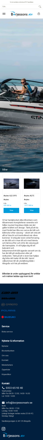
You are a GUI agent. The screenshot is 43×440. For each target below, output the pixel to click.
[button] (39, 14)
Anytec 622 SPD (10, 196)
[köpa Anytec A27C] (32, 183)
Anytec (6, 199)
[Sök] (40, 6)
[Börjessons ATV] (21, 13)
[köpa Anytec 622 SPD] (11, 183)
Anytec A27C (29, 196)
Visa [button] (11, 210)
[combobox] (19, 6)
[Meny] (3, 14)
